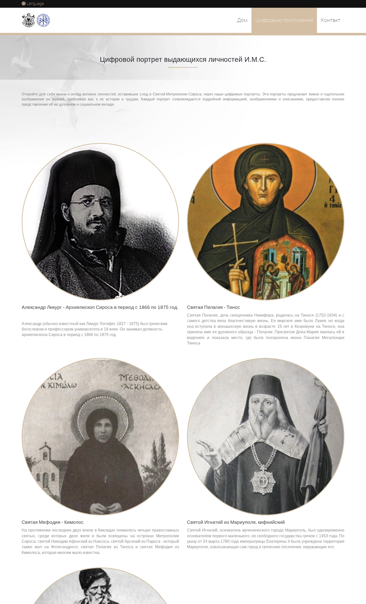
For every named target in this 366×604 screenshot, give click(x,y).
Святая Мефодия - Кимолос (53, 522)
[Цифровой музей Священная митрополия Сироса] (36, 20)
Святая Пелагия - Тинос (213, 307)
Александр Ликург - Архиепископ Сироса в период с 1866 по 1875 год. (100, 307)
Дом (242, 20)
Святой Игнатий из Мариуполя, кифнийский (236, 522)
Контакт (330, 20)
